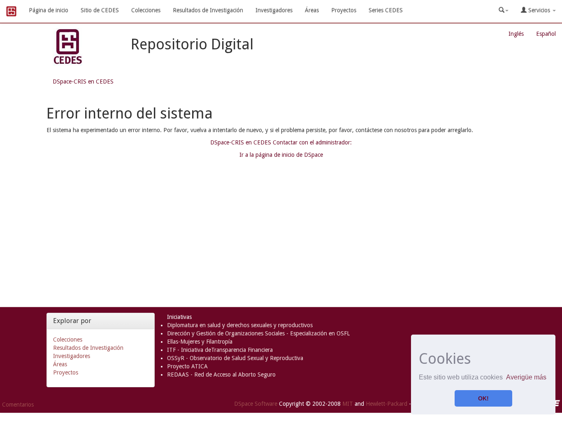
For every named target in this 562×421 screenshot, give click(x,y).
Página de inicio (48, 10)
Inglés (516, 33)
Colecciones (145, 10)
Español (546, 33)
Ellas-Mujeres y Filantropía (199, 341)
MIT (347, 403)
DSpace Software (255, 403)
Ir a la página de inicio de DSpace (281, 154)
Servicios (539, 10)
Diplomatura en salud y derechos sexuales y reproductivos (240, 325)
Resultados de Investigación (208, 10)
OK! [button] (483, 398)
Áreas (312, 10)
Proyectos (343, 10)
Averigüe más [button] (526, 377)
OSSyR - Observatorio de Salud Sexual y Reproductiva (235, 358)
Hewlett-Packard (386, 403)
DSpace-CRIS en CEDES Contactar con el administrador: (281, 142)
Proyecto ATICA (187, 366)
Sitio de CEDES (100, 10)
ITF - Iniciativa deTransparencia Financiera (220, 350)
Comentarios (18, 404)
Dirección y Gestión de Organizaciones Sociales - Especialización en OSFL (258, 333)
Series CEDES (386, 10)
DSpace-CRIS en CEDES (83, 81)
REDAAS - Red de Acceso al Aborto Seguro (221, 374)
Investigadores (274, 10)
